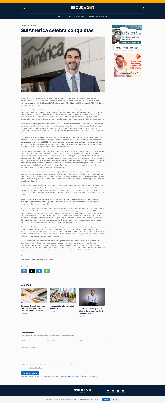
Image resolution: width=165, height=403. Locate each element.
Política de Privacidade (35, 368)
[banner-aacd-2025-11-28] (128, 65)
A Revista (61, 16)
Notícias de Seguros (76, 16)
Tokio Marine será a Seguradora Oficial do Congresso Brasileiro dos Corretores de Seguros (91, 311)
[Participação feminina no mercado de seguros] (63, 295)
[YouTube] (123, 391)
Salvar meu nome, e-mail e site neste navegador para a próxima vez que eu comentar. (49, 365)
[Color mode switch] (25, 8)
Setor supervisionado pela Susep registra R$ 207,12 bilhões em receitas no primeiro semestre (33, 308)
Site (80, 341)
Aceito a (32, 368)
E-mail (53, 341)
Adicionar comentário (30, 347)
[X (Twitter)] (32, 271)
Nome (24, 341)
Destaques (33, 25)
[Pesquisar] (143, 8)
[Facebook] (24, 271)
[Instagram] (113, 391)
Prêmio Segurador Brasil (98, 16)
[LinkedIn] (39, 271)
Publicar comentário (30, 373)
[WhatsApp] (47, 271)
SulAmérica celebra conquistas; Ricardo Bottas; (37, 259)
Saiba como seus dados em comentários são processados (75, 376)
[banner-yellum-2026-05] (127, 38)
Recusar (115, 399)
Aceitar (106, 399)
